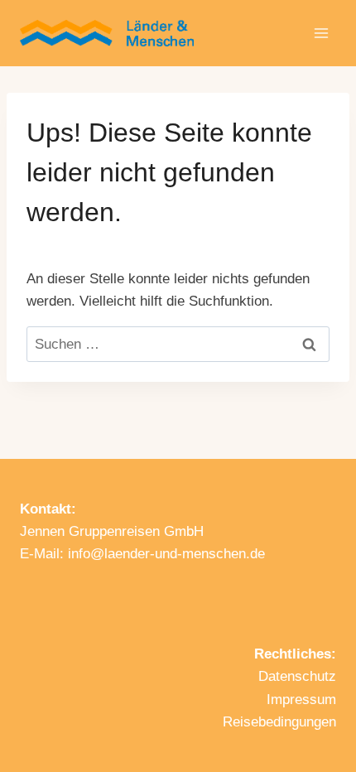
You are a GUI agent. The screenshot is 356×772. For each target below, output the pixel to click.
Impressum (301, 699)
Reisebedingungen (279, 722)
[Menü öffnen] (320, 33)
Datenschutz (297, 676)
